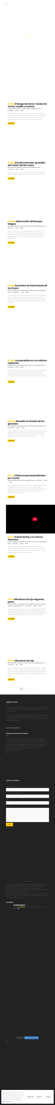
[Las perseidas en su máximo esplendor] (27, 336)
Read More (11, 123)
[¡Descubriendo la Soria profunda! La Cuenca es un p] (16, 1029)
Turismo (31, 226)
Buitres (19, 167)
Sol (29, 426)
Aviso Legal (8, 727)
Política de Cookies (16, 727)
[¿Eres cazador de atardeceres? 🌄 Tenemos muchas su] (16, 967)
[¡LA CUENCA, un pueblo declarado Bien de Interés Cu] (38, 917)
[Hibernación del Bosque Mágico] (27, 202)
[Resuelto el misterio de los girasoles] (27, 404)
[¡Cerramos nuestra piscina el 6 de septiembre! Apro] (38, 942)
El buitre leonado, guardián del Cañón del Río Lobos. (26, 164)
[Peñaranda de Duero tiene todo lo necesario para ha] (16, 942)
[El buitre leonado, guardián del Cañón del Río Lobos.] (27, 145)
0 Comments (15, 292)
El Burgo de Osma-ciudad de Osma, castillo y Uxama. (27, 105)
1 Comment (15, 543)
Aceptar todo (30, 1096)
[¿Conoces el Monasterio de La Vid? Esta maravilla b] (38, 954)
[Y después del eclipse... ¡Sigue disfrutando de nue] (16, 979)
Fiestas (20, 541)
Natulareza (25, 167)
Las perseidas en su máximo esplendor (27, 362)
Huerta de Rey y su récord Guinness (25, 538)
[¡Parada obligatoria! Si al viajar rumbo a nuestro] (38, 992)
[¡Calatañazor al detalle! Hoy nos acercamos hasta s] (16, 929)
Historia (19, 290)
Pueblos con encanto (23, 108)
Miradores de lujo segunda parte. (26, 600)
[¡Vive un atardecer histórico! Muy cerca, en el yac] (38, 1017)
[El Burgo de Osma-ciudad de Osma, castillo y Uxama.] (27, 85)
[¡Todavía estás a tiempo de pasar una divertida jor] (38, 1004)
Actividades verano (23, 226)
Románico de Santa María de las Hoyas (27, 287)
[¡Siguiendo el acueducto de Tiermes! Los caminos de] (38, 967)
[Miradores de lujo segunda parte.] (27, 580)
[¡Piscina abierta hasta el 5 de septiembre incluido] (16, 917)
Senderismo (38, 604)
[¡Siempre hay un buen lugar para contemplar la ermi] (38, 979)
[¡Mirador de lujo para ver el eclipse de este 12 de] (16, 992)
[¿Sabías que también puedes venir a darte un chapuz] (16, 1004)
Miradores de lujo (24, 660)
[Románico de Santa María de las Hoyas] (27, 267)
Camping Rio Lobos (36, 108)
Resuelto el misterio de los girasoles (26, 422)
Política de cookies (7, 1101)
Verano (30, 365)
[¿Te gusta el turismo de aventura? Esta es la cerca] (38, 929)
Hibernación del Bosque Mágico (25, 222)
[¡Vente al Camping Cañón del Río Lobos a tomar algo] (38, 1029)
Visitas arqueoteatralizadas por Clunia (27, 477)
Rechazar (39, 1096)
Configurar (48, 1096)
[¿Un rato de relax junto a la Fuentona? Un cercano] (16, 1017)
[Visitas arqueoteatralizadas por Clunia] (27, 461)
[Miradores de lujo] (27, 642)
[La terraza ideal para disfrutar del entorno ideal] (16, 954)
